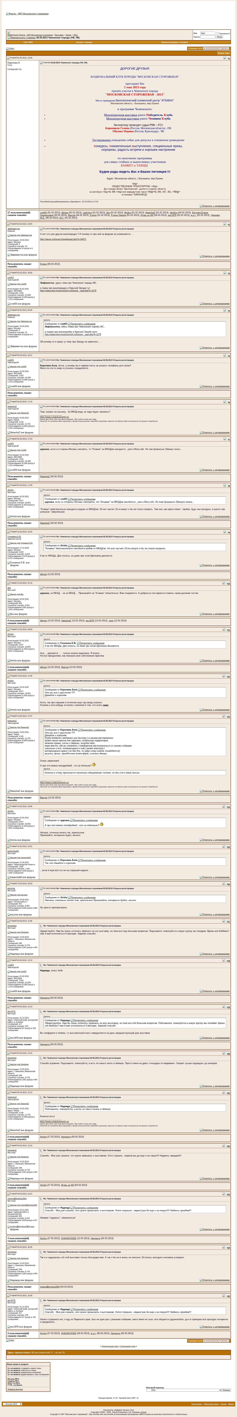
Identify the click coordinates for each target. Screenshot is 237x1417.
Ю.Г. (62, 217)
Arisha (10, 490)
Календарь (197, 1404)
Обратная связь (211, 1404)
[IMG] (9, 1383)
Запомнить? (224, 34)
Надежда (11, 926)
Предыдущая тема (110, 1346)
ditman (64, 212)
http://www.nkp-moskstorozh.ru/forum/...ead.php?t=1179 (68, 290)
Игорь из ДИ (147, 215)
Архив (68, 35)
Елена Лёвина (118, 215)
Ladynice (87, 212)
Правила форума (15, 1389)
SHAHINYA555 (68, 1238)
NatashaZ (150, 212)
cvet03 (43, 212)
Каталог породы (84, 42)
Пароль (196, 37)
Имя (195, 33)
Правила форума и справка (174, 42)
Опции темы (224, 53)
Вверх (231, 1404)
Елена (93, 215)
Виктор (71, 215)
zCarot (143, 1412)
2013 (75, 35)
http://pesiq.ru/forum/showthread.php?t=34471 (63, 239)
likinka (127, 212)
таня (111, 620)
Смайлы (11, 1381)
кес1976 (172, 215)
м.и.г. (193, 215)
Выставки (59, 35)
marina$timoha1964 (17, 1198)
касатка (11, 888)
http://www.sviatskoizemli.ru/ (54, 417)
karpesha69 (13, 851)
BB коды (11, 1379)
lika (108, 212)
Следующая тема (127, 1346)
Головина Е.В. (14, 536)
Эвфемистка (13, 229)
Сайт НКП (28, 42)
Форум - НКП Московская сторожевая (36, 35)
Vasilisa (173, 212)
